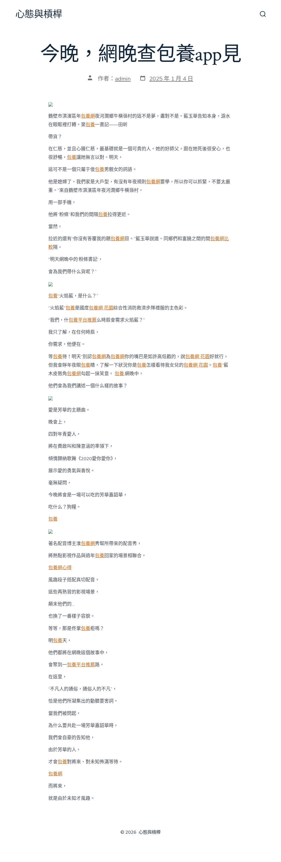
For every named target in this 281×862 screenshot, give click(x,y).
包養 (90, 124)
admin (123, 78)
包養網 (88, 116)
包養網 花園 (101, 308)
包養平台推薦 (83, 320)
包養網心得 (60, 568)
